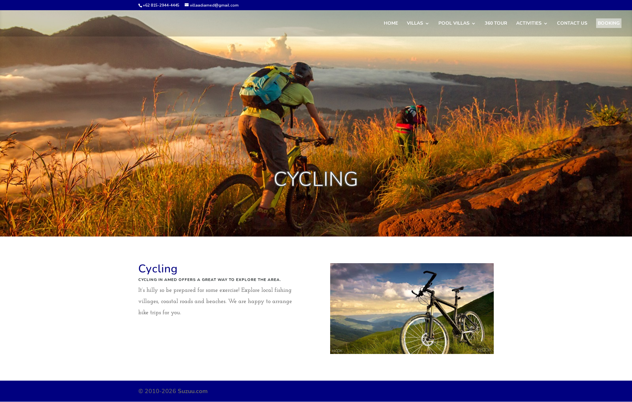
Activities (528, 23)
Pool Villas (453, 23)
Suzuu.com (193, 391)
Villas (415, 23)
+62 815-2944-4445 (161, 5)
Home (391, 23)
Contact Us (572, 23)
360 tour (496, 23)
